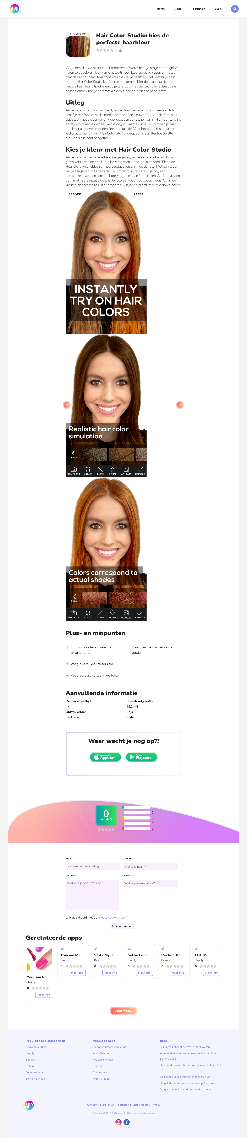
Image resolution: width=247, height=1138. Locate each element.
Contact (92, 1105)
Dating (30, 1066)
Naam (128, 858)
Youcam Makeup (103, 1060)
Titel (69, 858)
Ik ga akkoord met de (97, 917)
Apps (178, 9)
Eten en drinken (35, 1079)
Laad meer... (124, 1011)
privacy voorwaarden (112, 917)
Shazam (97, 1066)
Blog (218, 9)
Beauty (30, 1053)
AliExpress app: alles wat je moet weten (185, 1047)
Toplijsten (198, 9)
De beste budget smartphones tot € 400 (185, 1077)
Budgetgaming (102, 1072)
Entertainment (34, 1072)
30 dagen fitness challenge (109, 1047)
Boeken (30, 1060)
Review (71, 875)
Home (161, 9)
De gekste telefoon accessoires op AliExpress (188, 1083)
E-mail (129, 875)
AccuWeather (101, 1053)
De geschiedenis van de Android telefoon (185, 1089)
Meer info (43, 995)
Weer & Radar (101, 1079)
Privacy (155, 1105)
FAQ (111, 1105)
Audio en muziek (36, 1047)
